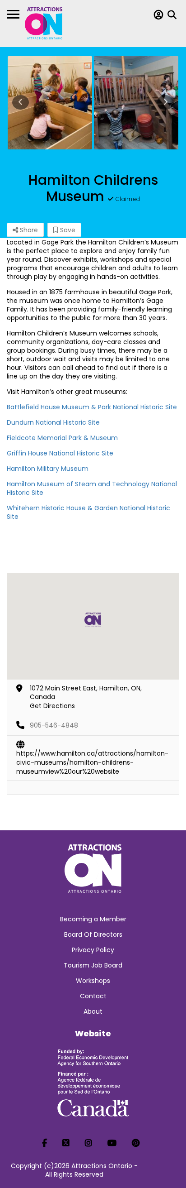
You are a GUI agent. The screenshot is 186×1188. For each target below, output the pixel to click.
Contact (93, 996)
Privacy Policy (93, 949)
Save (66, 230)
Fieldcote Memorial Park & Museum (62, 437)
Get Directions (52, 705)
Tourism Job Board (93, 965)
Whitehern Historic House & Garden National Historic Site (88, 512)
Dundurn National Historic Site (53, 422)
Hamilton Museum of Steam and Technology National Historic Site (92, 488)
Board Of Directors (93, 934)
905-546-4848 (54, 725)
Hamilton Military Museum (47, 468)
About (93, 1011)
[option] (50, 102)
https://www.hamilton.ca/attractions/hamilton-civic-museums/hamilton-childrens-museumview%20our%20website (92, 754)
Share (28, 230)
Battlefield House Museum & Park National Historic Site (92, 407)
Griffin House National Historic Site (60, 453)
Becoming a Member (93, 919)
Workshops (93, 980)
